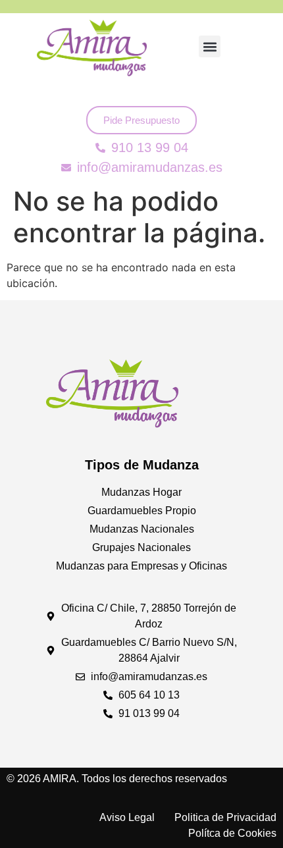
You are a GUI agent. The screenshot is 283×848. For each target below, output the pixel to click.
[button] (209, 46)
